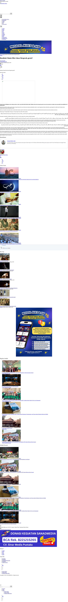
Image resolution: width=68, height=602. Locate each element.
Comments (4, 245)
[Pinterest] (2, 566)
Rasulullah (4, 559)
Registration (4, 20)
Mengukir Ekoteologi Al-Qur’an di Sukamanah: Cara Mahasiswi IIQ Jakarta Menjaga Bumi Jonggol (17, 472)
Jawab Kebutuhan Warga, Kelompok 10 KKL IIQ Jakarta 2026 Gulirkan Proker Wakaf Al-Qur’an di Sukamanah (19, 510)
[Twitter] (2, 75)
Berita (3, 22)
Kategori (3, 588)
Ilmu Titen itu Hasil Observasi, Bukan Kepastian (8, 523)
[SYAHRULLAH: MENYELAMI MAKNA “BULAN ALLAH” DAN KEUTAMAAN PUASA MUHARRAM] (9, 178)
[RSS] (2, 569)
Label (3, 589)
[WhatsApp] (2, 79)
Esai (3, 23)
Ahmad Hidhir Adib (3, 61)
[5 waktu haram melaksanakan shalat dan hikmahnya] (5, 287)
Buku (20, 497)
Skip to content (2, 0)
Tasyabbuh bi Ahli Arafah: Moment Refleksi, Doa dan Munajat (10, 243)
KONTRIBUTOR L (5, 19)
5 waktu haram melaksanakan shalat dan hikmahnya (8, 288)
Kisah (20, 484)
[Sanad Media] (9, 12)
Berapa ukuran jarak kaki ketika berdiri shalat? (8, 297)
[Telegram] (2, 76)
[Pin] (2, 78)
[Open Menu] (1, 17)
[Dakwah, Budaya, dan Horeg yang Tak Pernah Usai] (9, 230)
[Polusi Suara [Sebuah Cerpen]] (9, 484)
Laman (3, 590)
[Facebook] (2, 74)
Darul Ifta (3, 558)
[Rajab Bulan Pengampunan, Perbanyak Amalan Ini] (9, 191)
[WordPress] (2, 567)
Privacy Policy (4, 571)
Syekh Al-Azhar (5, 562)
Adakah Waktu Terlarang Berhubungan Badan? (8, 205)
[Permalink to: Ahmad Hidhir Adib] (2, 60)
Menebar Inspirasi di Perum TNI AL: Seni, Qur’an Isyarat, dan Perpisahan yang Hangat (14, 459)
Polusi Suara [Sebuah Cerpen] (5, 485)
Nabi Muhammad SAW (6, 560)
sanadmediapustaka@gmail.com (5, 529)
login (6, 248)
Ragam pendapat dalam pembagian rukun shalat (8, 306)
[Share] (1, 67)
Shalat (3, 149)
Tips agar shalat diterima (4, 260)
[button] (11, 14)
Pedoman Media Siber (6, 573)
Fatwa (1, 298)
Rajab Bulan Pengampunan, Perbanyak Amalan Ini (8, 192)
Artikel (3, 21)
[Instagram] (2, 568)
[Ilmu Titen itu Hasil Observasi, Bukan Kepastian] (9, 522)
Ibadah (1, 55)
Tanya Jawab (4, 24)
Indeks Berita (4, 572)
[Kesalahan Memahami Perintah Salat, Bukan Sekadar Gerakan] (9, 217)
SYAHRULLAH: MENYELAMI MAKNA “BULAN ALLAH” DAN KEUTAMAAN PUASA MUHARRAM (19, 179)
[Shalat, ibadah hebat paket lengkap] (5, 278)
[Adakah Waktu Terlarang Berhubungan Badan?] (9, 204)
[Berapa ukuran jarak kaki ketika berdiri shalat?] (5, 296)
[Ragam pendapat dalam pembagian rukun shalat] (5, 305)
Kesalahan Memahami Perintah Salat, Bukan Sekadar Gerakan (10, 218)
